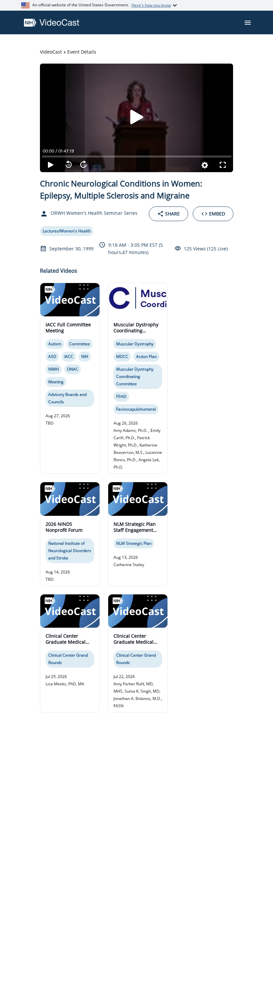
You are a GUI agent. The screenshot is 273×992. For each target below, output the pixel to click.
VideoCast (51, 52)
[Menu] (248, 22)
